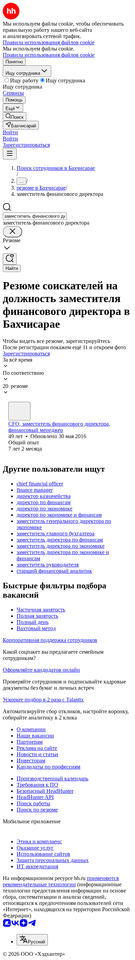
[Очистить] (12, 231)
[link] (14, 116)
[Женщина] (19, 411)
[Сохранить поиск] (10, 259)
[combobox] (35, 216)
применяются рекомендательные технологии (61, 881)
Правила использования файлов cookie (48, 55)
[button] (10, 132)
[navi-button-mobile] (10, 154)
